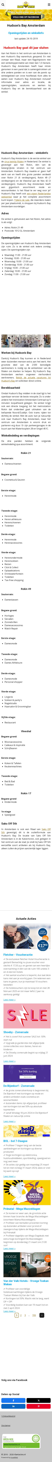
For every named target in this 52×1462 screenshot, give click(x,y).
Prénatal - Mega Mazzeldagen (21, 1208)
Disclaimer (5, 1425)
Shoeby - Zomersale (15, 1032)
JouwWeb (14, 1457)
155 (34, 1315)
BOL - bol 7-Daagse (15, 1141)
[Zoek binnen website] (3, 4)
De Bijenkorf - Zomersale (18, 1085)
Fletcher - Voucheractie (18, 954)
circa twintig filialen (14, 161)
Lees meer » (9, 999)
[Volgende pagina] (41, 1315)
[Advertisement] (26, 121)
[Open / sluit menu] (49, 4)
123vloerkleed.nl (8, 1416)
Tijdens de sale (21, 200)
